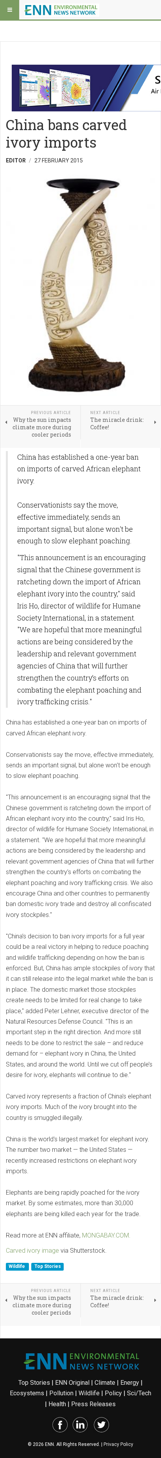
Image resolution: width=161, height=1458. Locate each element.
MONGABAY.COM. (106, 1235)
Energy (129, 1382)
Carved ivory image (32, 1250)
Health (57, 1404)
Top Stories (47, 1266)
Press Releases (93, 1404)
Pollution (61, 1393)
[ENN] (61, 9)
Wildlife (17, 1266)
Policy (113, 1393)
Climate (105, 1382)
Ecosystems (27, 1393)
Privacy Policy (118, 1444)
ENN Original (72, 1382)
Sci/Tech (139, 1393)
